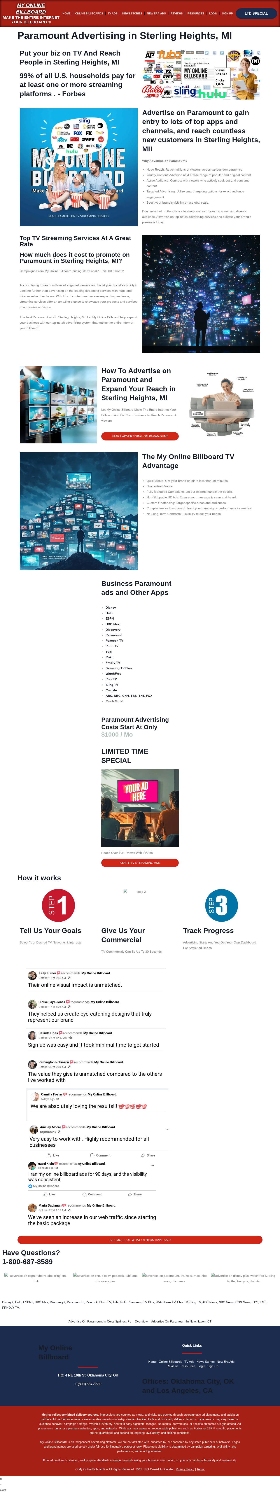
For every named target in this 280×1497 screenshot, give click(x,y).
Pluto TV (105, 1302)
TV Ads (112, 13)
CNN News (242, 1302)
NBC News (226, 1302)
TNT (141, 695)
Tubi (116, 1302)
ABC (109, 695)
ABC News (209, 1302)
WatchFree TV (165, 1302)
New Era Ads (156, 13)
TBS (134, 695)
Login (213, 13)
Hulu (18, 1302)
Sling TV (195, 1302)
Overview (141, 1321)
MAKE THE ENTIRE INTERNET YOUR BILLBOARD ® (31, 19)
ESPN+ (28, 1302)
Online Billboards (89, 13)
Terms (201, 1469)
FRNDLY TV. (11, 1307)
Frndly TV (113, 662)
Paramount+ (75, 1302)
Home (66, 13)
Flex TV (182, 1302)
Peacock (92, 1302)
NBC (117, 695)
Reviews (177, 13)
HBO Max (41, 1302)
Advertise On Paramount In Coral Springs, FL (99, 1321)
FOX (149, 695)
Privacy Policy (185, 1469)
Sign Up (227, 13)
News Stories (132, 13)
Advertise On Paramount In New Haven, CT (181, 1321)
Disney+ (7, 1302)
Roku (124, 1302)
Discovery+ (57, 1302)
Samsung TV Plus (141, 1302)
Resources (195, 13)
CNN (125, 695)
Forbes (74, 94)
